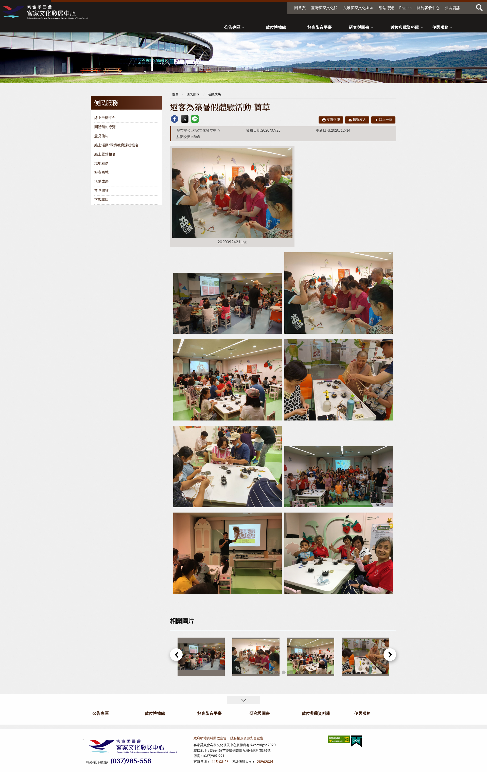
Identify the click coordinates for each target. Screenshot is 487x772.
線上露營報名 (105, 154)
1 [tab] (261, 672)
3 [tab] (276, 672)
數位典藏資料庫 (405, 27)
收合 (243, 700)
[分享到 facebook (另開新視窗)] (174, 119)
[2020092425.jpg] (201, 657)
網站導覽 (386, 8)
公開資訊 (452, 8)
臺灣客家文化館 (324, 8)
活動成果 (101, 181)
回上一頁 (385, 119)
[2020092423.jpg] (365, 657)
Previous (176, 654)
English (405, 8)
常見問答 (101, 190)
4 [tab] (284, 672)
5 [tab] (291, 672)
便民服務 (440, 27)
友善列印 (333, 119)
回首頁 (300, 8)
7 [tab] (306, 672)
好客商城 (101, 172)
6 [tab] (299, 672)
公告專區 (232, 27)
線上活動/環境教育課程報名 (116, 145)
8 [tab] (314, 672)
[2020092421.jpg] (256, 657)
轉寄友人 (359, 119)
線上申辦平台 (105, 118)
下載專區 (101, 200)
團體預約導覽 (105, 127)
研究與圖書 (359, 27)
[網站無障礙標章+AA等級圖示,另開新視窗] (339, 740)
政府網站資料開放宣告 (210, 738)
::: (4, 5)
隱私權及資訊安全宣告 (246, 738)
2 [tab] (268, 672)
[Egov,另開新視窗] (356, 742)
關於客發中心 (428, 8)
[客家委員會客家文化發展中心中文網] (45, 12)
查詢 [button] (479, 7)
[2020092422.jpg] (310, 657)
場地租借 (101, 163)
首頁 (175, 94)
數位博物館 (276, 27)
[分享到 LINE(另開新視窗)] (195, 119)
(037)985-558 (131, 761)
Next (390, 654)
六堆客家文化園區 (358, 8)
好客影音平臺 (319, 27)
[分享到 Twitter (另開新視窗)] (184, 119)
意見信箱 (101, 136)
